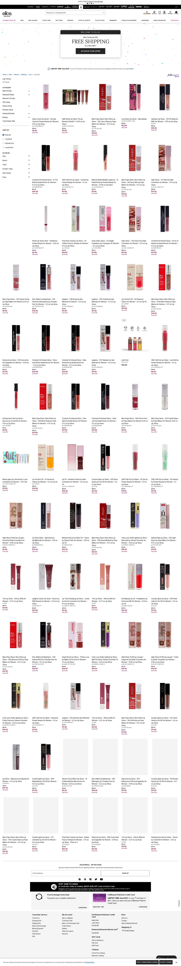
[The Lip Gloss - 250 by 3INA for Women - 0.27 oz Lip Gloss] (16, 576)
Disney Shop (7, 106)
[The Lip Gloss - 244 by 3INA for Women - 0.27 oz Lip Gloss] (135, 815)
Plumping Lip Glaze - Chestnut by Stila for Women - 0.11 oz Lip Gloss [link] (164, 900)
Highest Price (9, 143)
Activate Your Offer (90, 51)
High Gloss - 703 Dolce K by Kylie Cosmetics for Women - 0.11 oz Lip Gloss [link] (134, 244)
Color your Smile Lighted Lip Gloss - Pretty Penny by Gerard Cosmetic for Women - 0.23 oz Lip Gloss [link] (16, 721)
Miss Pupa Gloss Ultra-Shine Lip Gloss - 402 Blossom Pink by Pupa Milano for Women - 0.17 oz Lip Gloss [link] (15, 661)
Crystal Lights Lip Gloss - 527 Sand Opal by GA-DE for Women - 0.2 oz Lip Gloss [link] (164, 721)
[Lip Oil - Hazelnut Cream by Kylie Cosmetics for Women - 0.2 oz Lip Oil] (75, 457)
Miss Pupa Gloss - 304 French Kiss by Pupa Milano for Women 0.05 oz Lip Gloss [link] (135, 421)
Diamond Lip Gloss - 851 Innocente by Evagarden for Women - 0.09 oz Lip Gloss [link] (16, 363)
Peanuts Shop (8, 110)
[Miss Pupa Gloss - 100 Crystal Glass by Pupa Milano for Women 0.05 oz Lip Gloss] (164, 396)
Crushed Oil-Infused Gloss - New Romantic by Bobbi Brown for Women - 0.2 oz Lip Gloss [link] (74, 363)
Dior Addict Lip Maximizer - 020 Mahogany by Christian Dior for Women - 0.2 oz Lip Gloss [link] (103, 782)
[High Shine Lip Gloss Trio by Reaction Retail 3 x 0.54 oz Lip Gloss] (75, 97)
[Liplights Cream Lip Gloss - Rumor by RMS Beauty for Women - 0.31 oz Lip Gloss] (45, 576)
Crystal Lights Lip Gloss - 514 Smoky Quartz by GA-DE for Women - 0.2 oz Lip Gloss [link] (164, 782)
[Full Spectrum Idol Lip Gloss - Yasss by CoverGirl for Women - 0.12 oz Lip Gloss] (45, 934)
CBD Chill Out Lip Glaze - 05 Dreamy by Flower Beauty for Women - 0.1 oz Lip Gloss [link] (164, 482)
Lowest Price (9, 147)
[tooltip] (30, 6)
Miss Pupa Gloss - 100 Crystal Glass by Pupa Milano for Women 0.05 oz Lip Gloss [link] (164, 421)
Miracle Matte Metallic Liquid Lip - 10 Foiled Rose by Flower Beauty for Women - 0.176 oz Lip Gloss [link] (105, 183)
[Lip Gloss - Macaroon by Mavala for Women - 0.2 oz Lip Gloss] (16, 757)
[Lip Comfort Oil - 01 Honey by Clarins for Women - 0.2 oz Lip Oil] (45, 457)
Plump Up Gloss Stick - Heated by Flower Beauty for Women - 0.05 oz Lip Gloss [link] (45, 244)
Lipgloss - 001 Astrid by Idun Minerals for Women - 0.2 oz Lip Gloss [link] (75, 720)
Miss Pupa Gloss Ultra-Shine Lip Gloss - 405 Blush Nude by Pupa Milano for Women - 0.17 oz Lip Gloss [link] (44, 423)
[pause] (87, 3)
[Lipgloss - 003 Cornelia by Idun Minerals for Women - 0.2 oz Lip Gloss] (75, 934)
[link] (9, 20)
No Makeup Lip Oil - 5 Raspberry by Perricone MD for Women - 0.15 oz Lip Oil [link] (134, 602)
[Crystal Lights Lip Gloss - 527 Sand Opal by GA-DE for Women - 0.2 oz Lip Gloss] (164, 696)
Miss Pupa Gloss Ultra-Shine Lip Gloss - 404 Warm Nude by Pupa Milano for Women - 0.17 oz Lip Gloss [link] (163, 304)
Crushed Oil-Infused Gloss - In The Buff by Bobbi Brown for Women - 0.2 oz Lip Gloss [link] (45, 183)
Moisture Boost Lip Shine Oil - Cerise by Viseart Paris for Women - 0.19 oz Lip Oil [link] (75, 541)
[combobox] (75, 13)
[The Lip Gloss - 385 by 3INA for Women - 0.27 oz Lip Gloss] (105, 696)
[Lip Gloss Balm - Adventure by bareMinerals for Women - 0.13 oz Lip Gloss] (45, 515)
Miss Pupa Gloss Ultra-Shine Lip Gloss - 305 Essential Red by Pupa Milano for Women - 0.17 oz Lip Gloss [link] (104, 542)
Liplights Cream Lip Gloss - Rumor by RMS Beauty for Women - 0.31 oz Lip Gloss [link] (45, 602)
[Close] (176, 962)
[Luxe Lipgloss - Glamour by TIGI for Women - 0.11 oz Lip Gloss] (135, 876)
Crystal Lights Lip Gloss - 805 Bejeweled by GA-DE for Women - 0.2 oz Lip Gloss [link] (44, 782)
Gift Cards (6, 102)
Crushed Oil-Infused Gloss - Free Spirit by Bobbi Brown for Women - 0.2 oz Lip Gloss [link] (75, 421)
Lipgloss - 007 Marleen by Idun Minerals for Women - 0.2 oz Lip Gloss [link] (104, 363)
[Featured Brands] (29, 113)
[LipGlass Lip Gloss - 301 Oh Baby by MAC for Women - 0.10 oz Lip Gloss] (164, 97)
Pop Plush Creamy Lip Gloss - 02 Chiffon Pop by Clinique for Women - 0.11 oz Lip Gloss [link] (75, 244)
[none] (45, 97)
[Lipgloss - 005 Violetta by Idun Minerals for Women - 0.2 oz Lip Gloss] (105, 277)
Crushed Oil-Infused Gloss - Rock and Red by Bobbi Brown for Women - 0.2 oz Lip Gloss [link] (45, 363)
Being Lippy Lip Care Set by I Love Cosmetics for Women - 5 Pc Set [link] (15, 481)
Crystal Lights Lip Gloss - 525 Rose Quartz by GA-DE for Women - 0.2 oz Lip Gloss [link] (105, 482)
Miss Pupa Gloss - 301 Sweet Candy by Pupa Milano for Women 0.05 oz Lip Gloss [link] (16, 302)
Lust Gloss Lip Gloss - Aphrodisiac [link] (134, 120)
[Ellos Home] (7, 14)
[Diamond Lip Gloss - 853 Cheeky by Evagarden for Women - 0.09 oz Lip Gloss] (75, 876)
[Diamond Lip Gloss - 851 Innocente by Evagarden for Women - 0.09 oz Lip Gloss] (16, 338)
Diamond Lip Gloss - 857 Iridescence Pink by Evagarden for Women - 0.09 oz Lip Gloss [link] (134, 782)
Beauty (16, 74)
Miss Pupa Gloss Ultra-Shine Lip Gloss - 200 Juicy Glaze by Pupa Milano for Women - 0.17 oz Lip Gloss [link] (104, 123)
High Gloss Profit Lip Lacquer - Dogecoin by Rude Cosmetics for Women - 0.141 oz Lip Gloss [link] (134, 660)
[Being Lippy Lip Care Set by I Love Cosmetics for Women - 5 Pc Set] (16, 457)
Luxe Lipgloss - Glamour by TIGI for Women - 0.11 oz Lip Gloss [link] (134, 900)
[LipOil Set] (135, 338)
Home (4, 74)
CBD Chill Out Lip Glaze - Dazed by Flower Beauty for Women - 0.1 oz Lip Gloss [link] (45, 721)
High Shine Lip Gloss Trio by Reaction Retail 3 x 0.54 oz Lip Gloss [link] (73, 122)
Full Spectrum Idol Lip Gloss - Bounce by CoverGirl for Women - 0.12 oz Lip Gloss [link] (15, 421)
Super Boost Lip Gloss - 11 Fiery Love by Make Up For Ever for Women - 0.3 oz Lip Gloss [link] (75, 660)
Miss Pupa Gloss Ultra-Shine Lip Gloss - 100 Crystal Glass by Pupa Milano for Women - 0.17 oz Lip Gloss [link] (15, 842)
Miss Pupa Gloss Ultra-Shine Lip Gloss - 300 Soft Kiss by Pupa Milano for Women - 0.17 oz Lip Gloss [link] (133, 722)
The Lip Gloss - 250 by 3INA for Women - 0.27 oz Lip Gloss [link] (14, 601)
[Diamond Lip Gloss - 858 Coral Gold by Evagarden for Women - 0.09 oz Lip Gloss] (105, 815)
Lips (30, 74)
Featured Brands (9, 113)
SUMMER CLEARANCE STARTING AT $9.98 (83, 1)
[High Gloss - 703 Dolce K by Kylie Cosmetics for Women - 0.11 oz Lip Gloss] (135, 218)
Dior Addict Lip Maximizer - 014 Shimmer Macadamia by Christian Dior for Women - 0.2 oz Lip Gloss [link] (45, 302)
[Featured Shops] (29, 94)
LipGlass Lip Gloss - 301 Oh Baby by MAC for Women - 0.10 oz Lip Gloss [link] (164, 121)
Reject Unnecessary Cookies (147, 962)
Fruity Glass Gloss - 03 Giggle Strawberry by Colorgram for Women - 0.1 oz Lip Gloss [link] (105, 244)
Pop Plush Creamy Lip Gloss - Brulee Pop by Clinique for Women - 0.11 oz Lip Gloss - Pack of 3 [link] (75, 840)
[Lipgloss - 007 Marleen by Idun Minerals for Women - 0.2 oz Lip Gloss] (105, 338)
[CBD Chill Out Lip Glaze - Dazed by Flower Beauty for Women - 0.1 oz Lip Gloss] (45, 696)
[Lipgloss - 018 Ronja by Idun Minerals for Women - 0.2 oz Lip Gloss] (75, 277)
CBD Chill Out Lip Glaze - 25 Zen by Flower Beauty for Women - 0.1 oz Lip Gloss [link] (135, 482)
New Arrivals (7, 91)
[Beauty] (29, 117)
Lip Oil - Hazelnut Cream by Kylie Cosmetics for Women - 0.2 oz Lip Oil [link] (75, 482)
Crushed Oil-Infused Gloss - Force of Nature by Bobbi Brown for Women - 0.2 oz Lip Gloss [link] (164, 244)
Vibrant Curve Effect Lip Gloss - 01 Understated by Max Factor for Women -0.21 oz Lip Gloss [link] (74, 782)
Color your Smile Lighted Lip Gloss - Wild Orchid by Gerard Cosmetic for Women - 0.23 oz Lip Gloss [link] (105, 660)
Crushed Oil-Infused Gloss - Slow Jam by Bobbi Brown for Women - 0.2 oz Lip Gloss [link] (104, 421)
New (10, 74)
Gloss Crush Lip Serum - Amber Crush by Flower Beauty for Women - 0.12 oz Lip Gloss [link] (16, 901)
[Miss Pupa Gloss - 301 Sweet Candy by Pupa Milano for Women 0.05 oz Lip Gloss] (16, 277)
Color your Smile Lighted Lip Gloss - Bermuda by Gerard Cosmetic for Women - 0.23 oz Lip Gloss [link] (135, 541)
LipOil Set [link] (125, 361)
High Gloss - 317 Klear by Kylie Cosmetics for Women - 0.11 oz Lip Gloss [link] (164, 183)
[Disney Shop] (29, 106)
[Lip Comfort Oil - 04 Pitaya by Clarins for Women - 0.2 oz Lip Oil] (135, 277)
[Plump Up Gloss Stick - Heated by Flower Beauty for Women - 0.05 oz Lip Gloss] (45, 218)
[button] (90, 2)
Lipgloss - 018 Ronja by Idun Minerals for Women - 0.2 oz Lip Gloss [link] (74, 302)
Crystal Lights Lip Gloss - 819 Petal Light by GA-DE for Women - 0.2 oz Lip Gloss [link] (164, 602)
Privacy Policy (89, 962)
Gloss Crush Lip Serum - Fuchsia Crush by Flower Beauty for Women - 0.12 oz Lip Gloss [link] (45, 122)
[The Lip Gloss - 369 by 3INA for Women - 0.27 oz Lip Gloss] (105, 576)
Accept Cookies (166, 962)
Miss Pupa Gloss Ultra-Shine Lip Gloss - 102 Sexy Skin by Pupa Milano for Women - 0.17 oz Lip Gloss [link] (133, 184)
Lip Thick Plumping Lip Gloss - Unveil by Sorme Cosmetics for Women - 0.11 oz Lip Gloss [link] (75, 602)
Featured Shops (8, 95)
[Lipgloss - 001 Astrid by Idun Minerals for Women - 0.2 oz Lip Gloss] (75, 696)
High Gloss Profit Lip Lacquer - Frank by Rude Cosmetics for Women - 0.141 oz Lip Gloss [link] (164, 660)
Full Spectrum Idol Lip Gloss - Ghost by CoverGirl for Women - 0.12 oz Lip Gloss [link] (164, 840)
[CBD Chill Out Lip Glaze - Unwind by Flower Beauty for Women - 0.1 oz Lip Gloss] (75, 158)
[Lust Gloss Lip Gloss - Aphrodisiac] (135, 97)
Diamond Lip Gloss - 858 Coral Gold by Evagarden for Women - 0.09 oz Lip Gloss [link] (105, 840)
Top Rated (8, 139)
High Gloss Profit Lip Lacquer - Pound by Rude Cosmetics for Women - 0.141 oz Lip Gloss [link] (14, 541)
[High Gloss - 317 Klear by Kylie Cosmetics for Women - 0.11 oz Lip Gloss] (164, 158)
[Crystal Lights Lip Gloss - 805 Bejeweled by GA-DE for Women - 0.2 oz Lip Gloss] (45, 757)
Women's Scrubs (9, 98)
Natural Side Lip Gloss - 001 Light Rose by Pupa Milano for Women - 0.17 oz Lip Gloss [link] (164, 541)
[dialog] (176, 6)
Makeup (24, 74)
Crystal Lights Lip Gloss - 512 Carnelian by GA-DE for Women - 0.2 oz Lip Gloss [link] (44, 840)
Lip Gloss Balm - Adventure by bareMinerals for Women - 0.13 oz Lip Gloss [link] (44, 541)
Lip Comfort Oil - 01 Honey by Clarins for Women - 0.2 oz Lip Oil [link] (44, 481)
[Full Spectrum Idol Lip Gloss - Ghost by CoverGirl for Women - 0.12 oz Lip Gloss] (164, 815)
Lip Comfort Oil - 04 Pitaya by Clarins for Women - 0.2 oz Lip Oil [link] (134, 301)
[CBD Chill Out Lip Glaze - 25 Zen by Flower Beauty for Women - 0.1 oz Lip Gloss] (135, 457)
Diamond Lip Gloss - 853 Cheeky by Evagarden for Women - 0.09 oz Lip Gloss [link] (75, 901)
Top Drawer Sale (9, 121)
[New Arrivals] (29, 91)
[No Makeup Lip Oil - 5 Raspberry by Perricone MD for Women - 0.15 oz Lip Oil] (135, 576)
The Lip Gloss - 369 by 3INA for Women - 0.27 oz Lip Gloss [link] (103, 601)
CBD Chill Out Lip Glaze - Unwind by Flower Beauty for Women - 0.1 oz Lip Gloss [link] (75, 183)
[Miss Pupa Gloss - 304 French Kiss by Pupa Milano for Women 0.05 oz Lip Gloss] (135, 396)
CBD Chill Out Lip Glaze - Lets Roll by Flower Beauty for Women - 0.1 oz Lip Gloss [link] (164, 363)
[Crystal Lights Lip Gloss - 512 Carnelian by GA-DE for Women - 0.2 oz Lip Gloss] (45, 815)
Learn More (129, 69)
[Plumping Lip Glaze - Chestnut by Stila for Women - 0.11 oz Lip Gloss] (164, 876)
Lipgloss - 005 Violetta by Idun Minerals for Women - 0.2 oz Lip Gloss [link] (104, 302)
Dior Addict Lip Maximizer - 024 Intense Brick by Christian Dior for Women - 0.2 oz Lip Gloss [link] (44, 660)
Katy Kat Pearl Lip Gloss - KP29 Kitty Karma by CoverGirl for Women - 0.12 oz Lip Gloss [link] (105, 901)
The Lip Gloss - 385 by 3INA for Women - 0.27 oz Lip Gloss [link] (103, 720)
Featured (8, 135)
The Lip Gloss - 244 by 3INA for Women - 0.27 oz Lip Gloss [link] (133, 839)
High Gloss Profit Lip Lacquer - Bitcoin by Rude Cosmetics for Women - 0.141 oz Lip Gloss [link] (43, 901)
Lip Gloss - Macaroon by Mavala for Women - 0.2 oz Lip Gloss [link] (16, 781)
